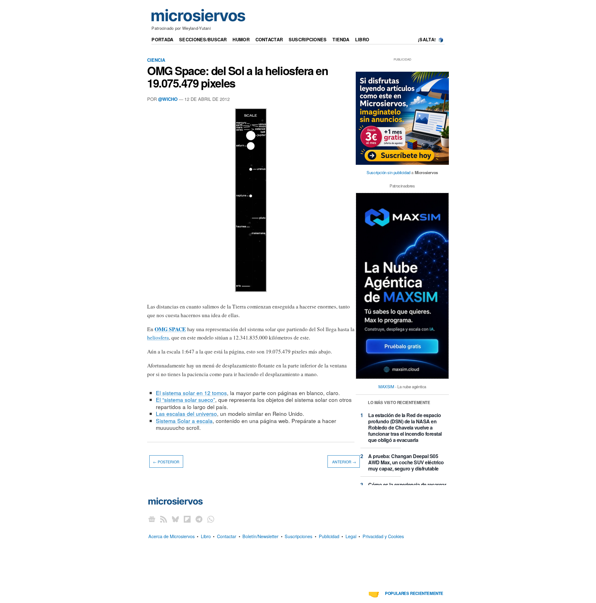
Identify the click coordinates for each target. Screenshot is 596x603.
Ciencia (156, 60)
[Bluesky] (175, 519)
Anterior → (343, 461)
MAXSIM (386, 386)
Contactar (269, 39)
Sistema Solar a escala (184, 421)
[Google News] (151, 519)
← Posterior (166, 461)
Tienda (340, 39)
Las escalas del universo (186, 413)
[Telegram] (199, 519)
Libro (362, 39)
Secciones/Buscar (203, 39)
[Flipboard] (187, 519)
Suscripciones (308, 39)
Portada (162, 39)
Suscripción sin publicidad (388, 172)
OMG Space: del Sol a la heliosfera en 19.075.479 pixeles (237, 76)
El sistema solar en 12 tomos (191, 393)
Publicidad (329, 536)
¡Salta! (427, 39)
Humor (241, 39)
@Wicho (168, 99)
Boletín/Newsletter (260, 536)
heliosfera (158, 337)
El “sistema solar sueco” (185, 399)
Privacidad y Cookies (383, 536)
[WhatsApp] (210, 519)
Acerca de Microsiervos (171, 536)
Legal (350, 536)
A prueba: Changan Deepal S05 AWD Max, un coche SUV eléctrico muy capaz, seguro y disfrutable (406, 462)
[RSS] (163, 519)
